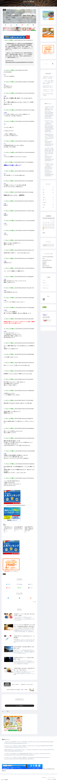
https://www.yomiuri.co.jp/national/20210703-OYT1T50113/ (19, 62)
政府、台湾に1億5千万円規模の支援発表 (48, 94)
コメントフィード (46, 285)
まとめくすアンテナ (46, 260)
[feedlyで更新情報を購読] (19, 598)
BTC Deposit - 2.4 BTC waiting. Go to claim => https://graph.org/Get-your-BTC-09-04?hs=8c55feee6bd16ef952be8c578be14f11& (49, 141)
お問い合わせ (44, 777)
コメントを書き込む (19, 705)
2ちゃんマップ (45, 265)
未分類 (48, 197)
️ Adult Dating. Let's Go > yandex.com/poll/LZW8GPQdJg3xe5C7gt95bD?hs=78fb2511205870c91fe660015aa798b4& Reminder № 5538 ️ (49, 113)
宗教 (48, 194)
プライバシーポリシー (52, 777)
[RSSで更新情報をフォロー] (30, 598)
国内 (48, 189)
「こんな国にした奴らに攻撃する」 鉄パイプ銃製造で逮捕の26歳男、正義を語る (48, 82)
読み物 (48, 204)
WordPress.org (45, 287)
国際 (48, 192)
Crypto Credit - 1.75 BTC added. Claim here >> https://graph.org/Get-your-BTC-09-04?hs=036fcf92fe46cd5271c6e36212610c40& (49, 156)
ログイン (44, 280)
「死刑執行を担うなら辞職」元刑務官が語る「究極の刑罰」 (48, 77)
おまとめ (44, 262)
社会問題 (48, 202)
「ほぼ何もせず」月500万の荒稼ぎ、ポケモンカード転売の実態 (49, 108)
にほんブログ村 (45, 317)
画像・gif (48, 199)
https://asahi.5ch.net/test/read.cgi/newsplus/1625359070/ (16, 505)
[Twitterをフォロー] (8, 598)
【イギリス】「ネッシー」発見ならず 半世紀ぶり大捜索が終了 (49, 122)
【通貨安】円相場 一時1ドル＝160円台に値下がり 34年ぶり (48, 87)
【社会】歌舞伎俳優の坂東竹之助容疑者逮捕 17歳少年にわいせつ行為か (18, 527)
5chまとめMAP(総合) (47, 267)
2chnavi (44, 263)
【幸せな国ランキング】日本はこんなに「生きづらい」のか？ (48, 90)
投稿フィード (45, 282)
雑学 (48, 207)
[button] (53, 63)
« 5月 (43, 232)
